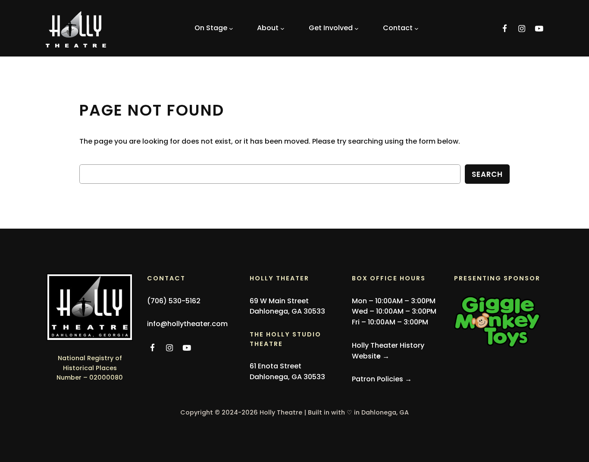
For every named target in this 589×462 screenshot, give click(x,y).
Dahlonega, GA (385, 412)
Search (487, 174)
